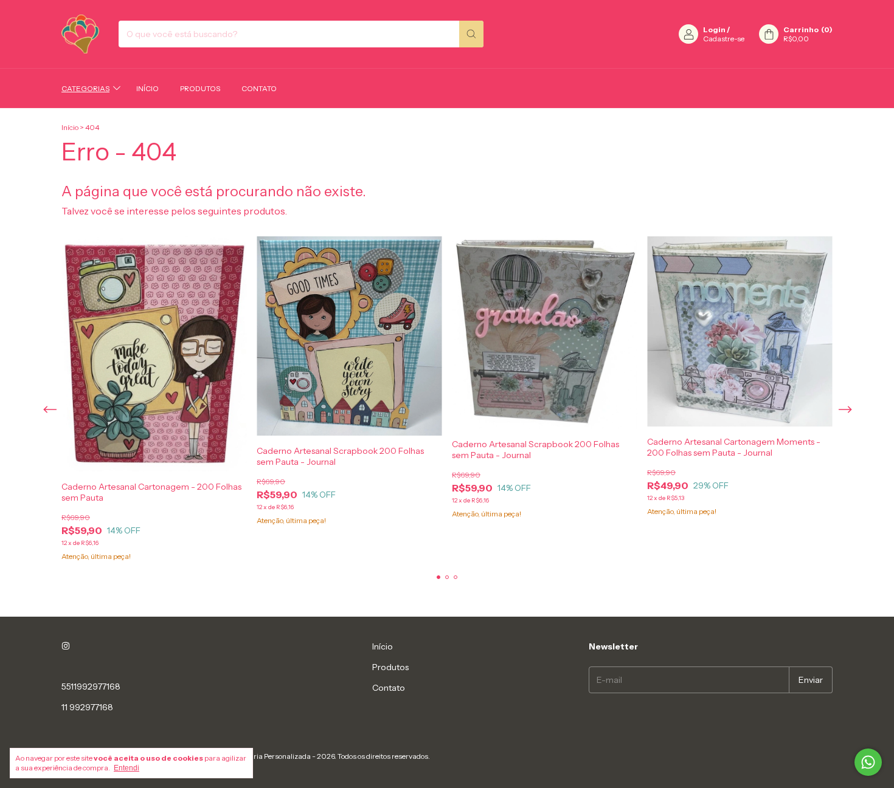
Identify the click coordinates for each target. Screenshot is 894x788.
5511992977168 (90, 686)
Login (714, 29)
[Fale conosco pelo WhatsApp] (868, 762)
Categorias (85, 88)
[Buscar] (471, 34)
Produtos (200, 88)
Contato (259, 88)
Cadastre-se (723, 38)
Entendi (126, 768)
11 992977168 (87, 707)
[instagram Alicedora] (65, 646)
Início (147, 88)
